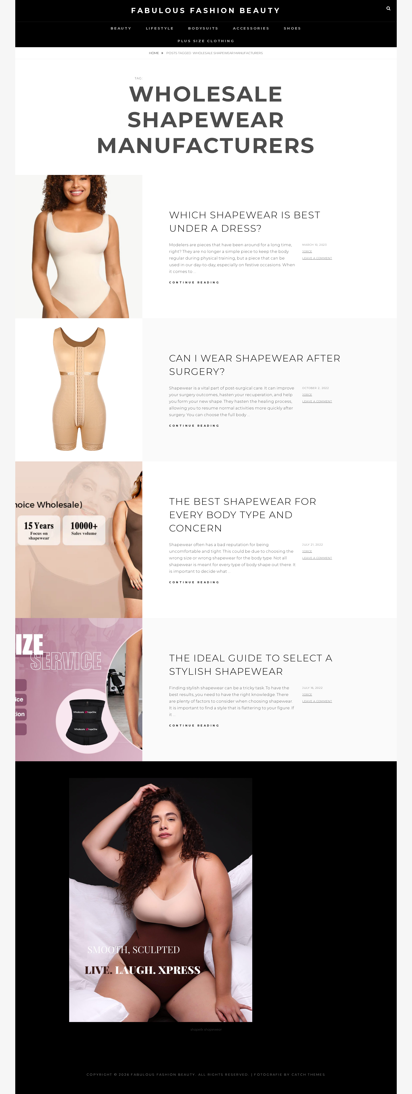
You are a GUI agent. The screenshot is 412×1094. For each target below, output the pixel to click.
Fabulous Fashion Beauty (206, 10)
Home (154, 53)
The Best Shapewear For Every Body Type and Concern (243, 515)
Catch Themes (308, 1074)
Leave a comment (317, 258)
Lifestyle (160, 28)
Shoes (292, 28)
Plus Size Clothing (206, 41)
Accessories (251, 28)
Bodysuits (203, 28)
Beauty (121, 28)
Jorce (307, 251)
